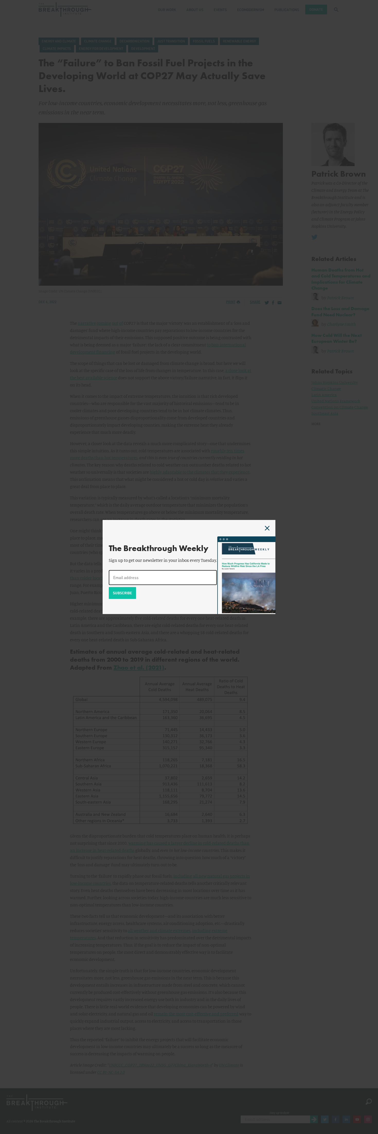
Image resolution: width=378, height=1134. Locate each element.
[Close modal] (267, 528)
